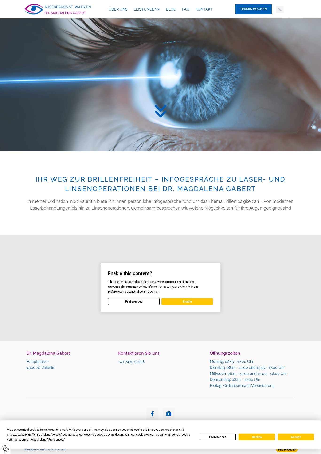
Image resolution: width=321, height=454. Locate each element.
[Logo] (57, 9)
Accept (296, 437)
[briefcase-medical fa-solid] (169, 414)
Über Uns (118, 9)
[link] (147, 9)
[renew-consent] (5, 448)
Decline (257, 437)
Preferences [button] (55, 439)
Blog (171, 9)
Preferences (217, 437)
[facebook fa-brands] (152, 414)
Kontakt (204, 9)
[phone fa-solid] (280, 9)
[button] (253, 9)
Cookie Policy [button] (144, 434)
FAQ (185, 9)
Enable (187, 301)
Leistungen (145, 9)
